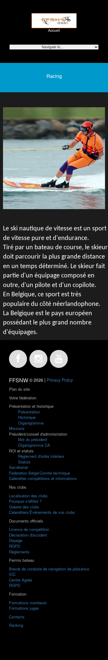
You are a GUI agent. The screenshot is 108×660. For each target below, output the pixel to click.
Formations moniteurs (28, 602)
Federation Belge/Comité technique (39, 473)
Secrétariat (18, 467)
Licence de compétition (29, 529)
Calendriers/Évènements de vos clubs (42, 512)
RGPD (14, 546)
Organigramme (31, 423)
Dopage (15, 540)
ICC (12, 574)
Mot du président (32, 439)
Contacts (17, 617)
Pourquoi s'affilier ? (25, 501)
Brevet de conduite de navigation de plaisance (49, 569)
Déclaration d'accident (28, 535)
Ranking (16, 625)
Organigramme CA (34, 445)
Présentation (29, 412)
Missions (17, 428)
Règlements (19, 552)
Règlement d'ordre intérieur (41, 456)
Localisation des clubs (28, 496)
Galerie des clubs (24, 507)
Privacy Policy (60, 380)
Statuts (24, 462)
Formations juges (24, 608)
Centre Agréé (20, 580)
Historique (26, 417)
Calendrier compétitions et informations (43, 478)
